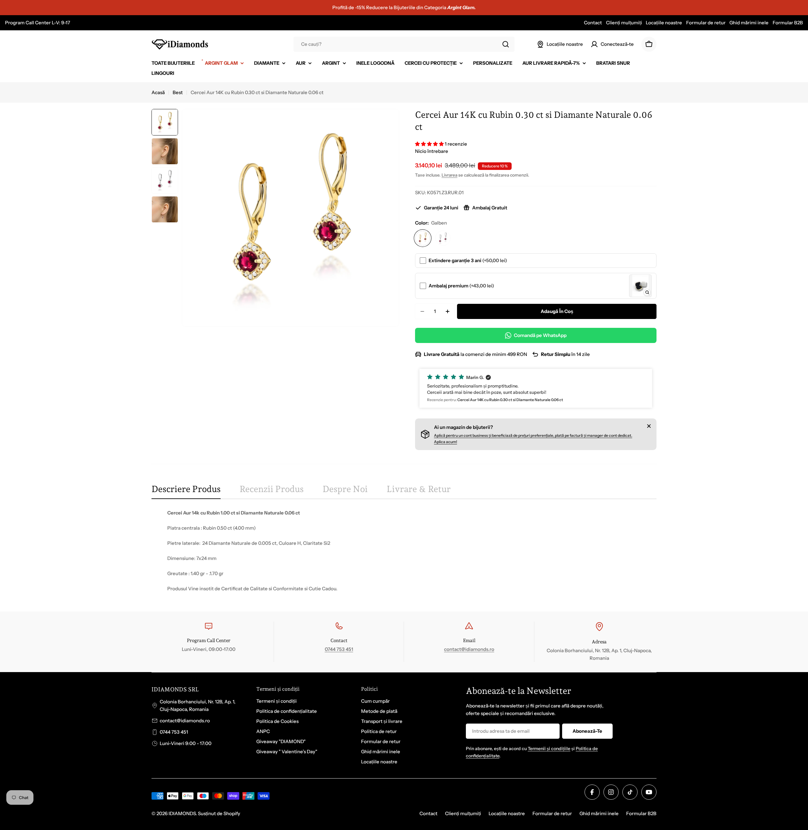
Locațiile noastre (664, 23)
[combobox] (404, 44)
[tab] (186, 491)
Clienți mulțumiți (624, 23)
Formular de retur (706, 23)
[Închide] (649, 426)
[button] (430, 144)
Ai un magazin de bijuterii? (463, 427)
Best (178, 92)
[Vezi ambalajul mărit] (647, 292)
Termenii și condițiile (549, 748)
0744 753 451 (339, 649)
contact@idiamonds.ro (469, 649)
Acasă (158, 92)
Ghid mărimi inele (749, 23)
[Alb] (442, 238)
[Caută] (505, 44)
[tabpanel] (404, 550)
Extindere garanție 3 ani (468, 260)
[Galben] (422, 238)
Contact (593, 23)
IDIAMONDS (182, 813)
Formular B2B (788, 23)
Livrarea (449, 174)
